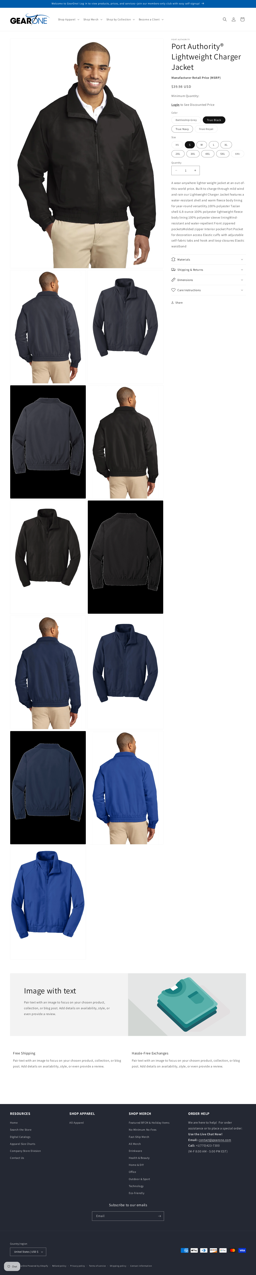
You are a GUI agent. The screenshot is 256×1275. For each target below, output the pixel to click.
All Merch (135, 1144)
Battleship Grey (188, 121)
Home (14, 1122)
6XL (239, 154)
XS (179, 145)
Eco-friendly (136, 1193)
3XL (193, 153)
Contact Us (17, 1158)
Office (132, 1172)
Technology (136, 1186)
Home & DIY (136, 1165)
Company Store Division (25, 1151)
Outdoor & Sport (139, 1179)
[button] (68, 19)
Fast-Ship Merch (139, 1137)
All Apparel (76, 1122)
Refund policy (59, 1265)
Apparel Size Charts (22, 1144)
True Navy (182, 129)
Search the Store (21, 1129)
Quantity (176, 162)
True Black (214, 120)
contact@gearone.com (215, 1140)
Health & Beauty (139, 1158)
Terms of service (97, 1265)
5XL (222, 153)
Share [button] (179, 302)
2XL (178, 153)
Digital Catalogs (20, 1137)
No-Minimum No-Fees (143, 1129)
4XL (207, 153)
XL (226, 144)
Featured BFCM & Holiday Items (149, 1122)
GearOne (22, 1265)
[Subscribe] (159, 1216)
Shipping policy (118, 1265)
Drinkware (135, 1151)
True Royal (208, 130)
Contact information (141, 1265)
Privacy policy (77, 1265)
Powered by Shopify (38, 1265)
